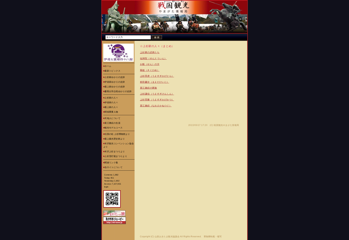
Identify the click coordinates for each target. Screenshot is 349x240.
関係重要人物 (111, 112)
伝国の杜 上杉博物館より (117, 134)
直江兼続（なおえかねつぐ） (156, 105)
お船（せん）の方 (149, 64)
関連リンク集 (111, 162)
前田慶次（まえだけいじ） (154, 82)
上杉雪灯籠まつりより (116, 156)
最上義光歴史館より (115, 139)
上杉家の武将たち (149, 52)
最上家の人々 (111, 107)
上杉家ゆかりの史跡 (115, 77)
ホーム (108, 66)
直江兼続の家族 (148, 87)
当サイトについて (114, 167)
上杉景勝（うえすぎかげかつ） (157, 99)
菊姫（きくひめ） (149, 70)
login (106, 187)
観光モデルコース (114, 127)
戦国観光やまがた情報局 (226, 125)
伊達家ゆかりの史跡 (115, 82)
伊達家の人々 (111, 102)
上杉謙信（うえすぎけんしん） (157, 93)
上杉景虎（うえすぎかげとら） (157, 76)
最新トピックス (112, 71)
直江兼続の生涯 (112, 123)
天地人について (112, 118)
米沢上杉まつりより (115, 151)
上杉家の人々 (111, 97)
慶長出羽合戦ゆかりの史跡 (118, 91)
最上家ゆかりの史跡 (115, 86)
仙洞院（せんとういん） (153, 58)
